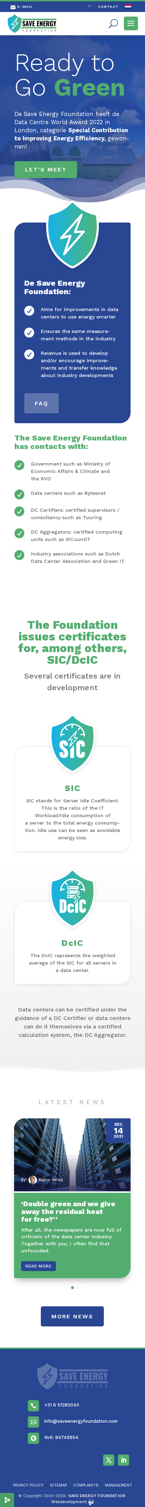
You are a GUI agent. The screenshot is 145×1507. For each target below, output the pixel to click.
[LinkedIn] (123, 1460)
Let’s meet (46, 169)
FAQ (41, 403)
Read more (38, 1266)
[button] (72, 1287)
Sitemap (58, 1485)
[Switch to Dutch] (128, 8)
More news (72, 1316)
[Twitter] (108, 1460)
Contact (108, 6)
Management (118, 1485)
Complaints (86, 1485)
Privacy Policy (28, 1485)
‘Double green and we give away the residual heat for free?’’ (68, 1211)
